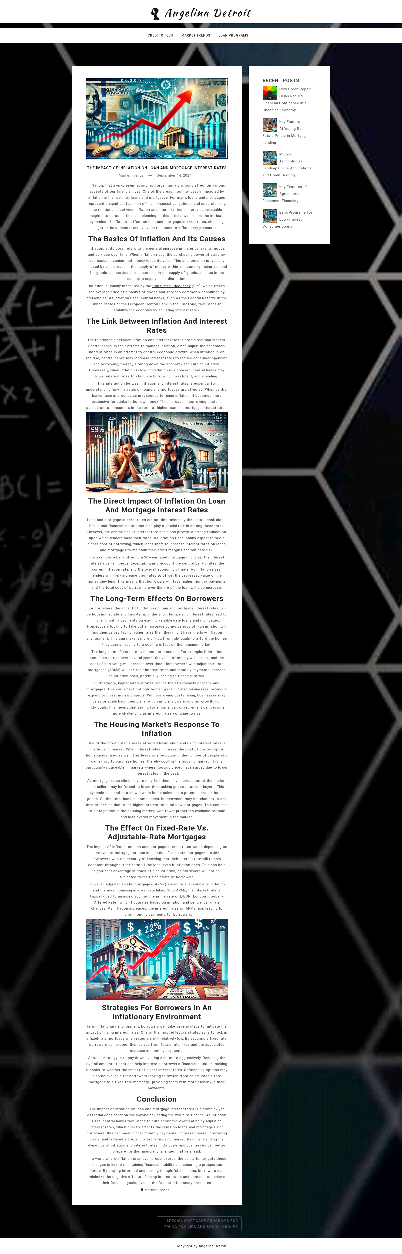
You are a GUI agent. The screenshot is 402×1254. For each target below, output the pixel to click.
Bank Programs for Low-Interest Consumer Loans (287, 219)
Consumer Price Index (171, 286)
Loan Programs (233, 35)
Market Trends (195, 35)
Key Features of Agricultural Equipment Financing (285, 194)
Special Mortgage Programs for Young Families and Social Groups (201, 1224)
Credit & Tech (160, 35)
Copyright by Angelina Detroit (201, 1246)
